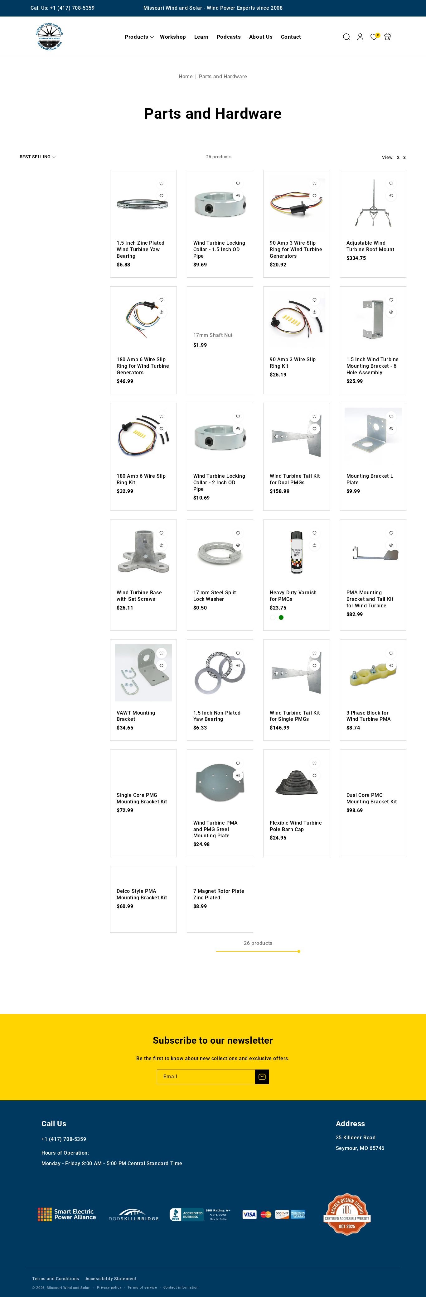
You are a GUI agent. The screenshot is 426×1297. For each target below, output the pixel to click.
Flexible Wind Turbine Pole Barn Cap (297, 783)
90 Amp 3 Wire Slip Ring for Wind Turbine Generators (297, 203)
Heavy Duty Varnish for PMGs (297, 553)
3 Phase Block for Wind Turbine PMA (373, 673)
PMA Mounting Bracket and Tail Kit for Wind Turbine (373, 553)
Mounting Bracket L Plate (373, 436)
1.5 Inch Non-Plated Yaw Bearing (220, 673)
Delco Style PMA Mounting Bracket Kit (142, 894)
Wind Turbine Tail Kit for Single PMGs (297, 673)
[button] (138, 37)
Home (186, 76)
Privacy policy (109, 1287)
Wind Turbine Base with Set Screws (143, 553)
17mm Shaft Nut (213, 335)
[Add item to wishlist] (161, 183)
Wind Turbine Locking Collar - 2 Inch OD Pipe (220, 436)
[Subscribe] (262, 1077)
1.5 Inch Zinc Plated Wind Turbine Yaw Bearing (143, 203)
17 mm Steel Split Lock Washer (220, 553)
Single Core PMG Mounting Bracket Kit (142, 798)
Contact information (181, 1287)
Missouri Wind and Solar (68, 1288)
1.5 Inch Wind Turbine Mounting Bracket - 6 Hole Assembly (373, 320)
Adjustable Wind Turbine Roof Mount (373, 203)
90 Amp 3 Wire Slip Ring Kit (297, 320)
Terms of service (142, 1287)
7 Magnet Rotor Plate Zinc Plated (218, 894)
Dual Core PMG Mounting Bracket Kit (371, 798)
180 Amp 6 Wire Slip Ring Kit (143, 436)
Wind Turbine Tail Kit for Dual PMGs (297, 436)
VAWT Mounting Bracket (143, 673)
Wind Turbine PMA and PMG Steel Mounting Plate (220, 783)
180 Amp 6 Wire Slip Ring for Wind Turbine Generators (143, 320)
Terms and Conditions (55, 1278)
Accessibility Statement (111, 1278)
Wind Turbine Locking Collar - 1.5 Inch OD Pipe (220, 203)
